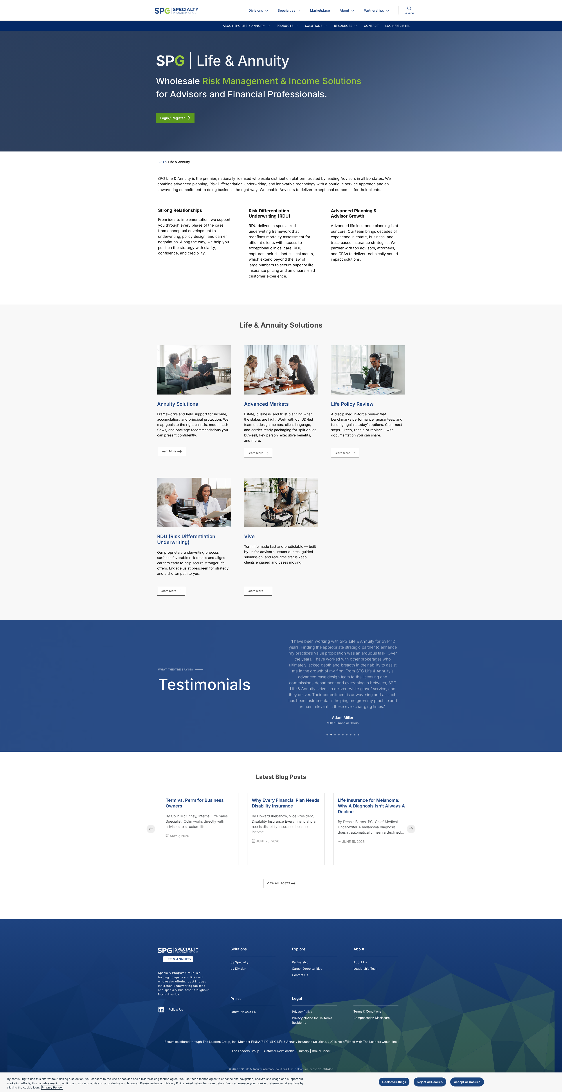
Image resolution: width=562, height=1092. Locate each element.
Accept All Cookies (467, 1081)
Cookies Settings (394, 1081)
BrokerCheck (321, 1051)
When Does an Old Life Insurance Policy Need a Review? (358, 806)
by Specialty (240, 962)
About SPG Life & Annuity (244, 25)
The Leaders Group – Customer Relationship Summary (270, 1051)
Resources (343, 25)
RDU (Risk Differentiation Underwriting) (186, 539)
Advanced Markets (266, 404)
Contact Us (300, 975)
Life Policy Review (352, 404)
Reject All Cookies (429, 1081)
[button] (327, 734)
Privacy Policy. (52, 1087)
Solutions (313, 25)
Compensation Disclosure (371, 1018)
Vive (249, 536)
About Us (360, 962)
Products (285, 25)
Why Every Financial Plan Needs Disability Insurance (195, 803)
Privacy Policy (302, 1011)
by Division (238, 968)
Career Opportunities (307, 968)
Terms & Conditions (367, 1011)
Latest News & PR (243, 1012)
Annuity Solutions (177, 404)
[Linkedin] (161, 1009)
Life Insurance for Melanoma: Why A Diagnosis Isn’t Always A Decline (280, 806)
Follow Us (176, 1009)
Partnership (300, 962)
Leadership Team (365, 968)
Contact (371, 25)
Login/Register (397, 25)
